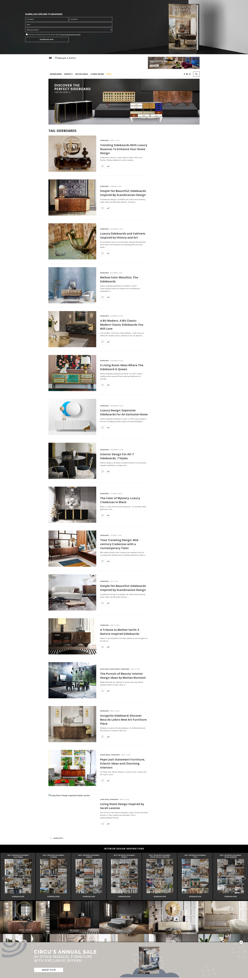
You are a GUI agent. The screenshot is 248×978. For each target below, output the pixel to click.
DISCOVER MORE (124, 12)
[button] (174, 39)
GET (78, 51)
